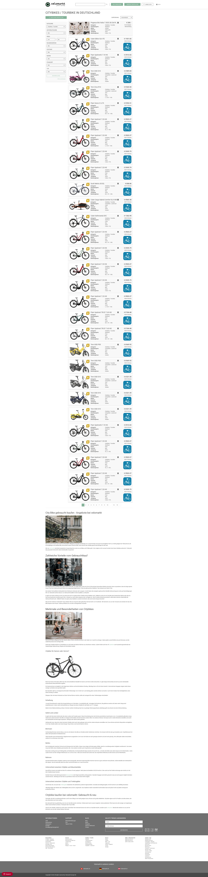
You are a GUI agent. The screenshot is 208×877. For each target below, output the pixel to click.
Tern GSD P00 (96, 344)
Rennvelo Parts (148, 845)
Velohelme (147, 856)
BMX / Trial (107, 841)
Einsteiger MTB (49, 844)
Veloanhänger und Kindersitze (151, 843)
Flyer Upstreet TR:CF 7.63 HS (101, 312)
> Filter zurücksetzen (61, 79)
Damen (66, 843)
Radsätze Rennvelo (149, 840)
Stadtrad (87, 839)
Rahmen (67, 844)
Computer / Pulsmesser (150, 848)
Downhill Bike (48, 841)
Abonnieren (124, 830)
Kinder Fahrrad (88, 843)
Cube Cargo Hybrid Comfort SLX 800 (104, 200)
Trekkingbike (64, 784)
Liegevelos (107, 843)
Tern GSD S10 (96, 71)
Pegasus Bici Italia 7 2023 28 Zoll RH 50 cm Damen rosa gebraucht (115, 23)
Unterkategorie (52, 30)
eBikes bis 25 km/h (129, 839)
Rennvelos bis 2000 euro (70, 840)
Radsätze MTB (148, 839)
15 (117, 505)
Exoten (106, 839)
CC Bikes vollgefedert (50, 840)
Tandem (106, 840)
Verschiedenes (148, 852)
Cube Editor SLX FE (98, 39)
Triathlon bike (68, 841)
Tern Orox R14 (96, 87)
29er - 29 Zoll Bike (49, 848)
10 (107, 505)
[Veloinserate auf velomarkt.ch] (55, 4)
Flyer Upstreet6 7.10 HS (99, 55)
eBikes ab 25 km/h (129, 840)
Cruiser (106, 845)
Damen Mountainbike (50, 845)
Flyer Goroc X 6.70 (97, 103)
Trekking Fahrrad (88, 840)
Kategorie (50, 23)
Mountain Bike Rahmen (50, 846)
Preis (48, 36)
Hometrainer (147, 854)
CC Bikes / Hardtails (50, 839)
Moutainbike (69, 775)
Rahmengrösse (51, 43)
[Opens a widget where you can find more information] (7, 874)
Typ (48, 68)
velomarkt (52, 548)
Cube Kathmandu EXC (99, 216)
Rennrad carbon (68, 839)
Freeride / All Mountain (50, 843)
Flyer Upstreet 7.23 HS (99, 119)
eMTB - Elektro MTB (129, 841)
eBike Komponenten (149, 858)
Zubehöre (111, 644)
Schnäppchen (88, 841)
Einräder (107, 846)
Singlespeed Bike (88, 844)
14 (113, 505)
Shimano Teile (148, 849)
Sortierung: (115, 17)
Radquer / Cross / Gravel (70, 845)
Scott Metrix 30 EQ (97, 184)
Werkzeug (147, 853)
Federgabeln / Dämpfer (149, 841)
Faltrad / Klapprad (109, 844)
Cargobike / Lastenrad (89, 845)
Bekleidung (147, 846)
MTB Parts (147, 844)
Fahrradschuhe (148, 857)
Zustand (49, 49)
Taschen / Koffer (148, 850)
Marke (49, 56)
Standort (50, 62)
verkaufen (109, 807)
